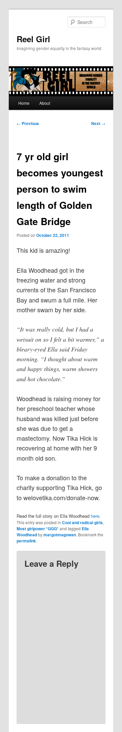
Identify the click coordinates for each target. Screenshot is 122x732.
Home (23, 103)
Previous (28, 123)
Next (98, 123)
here (95, 516)
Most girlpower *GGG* (38, 529)
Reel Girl (33, 39)
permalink (26, 541)
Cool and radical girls (82, 522)
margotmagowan (59, 535)
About (44, 103)
